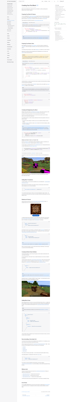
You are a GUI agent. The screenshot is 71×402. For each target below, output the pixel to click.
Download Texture (35, 215)
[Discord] (62, 1)
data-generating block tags (39, 20)
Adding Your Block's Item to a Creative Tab (61, 10)
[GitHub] (60, 1)
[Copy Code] (48, 28)
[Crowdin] (63, 1)
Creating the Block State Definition (60, 14)
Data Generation (47, 384)
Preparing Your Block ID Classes (59, 6)
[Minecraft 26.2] (52, 1)
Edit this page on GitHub (26, 391)
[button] (15, 3)
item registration (34, 45)
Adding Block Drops (58, 15)
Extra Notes (56, 19)
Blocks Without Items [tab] (32, 22)
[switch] (58, 1)
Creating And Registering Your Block (60, 9)
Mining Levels (57, 18)
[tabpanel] (36, 32)
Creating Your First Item (32, 16)
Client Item (42, 229)
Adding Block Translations (58, 11)
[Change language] (55, 1)
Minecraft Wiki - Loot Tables (44, 309)
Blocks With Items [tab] (25, 22)
